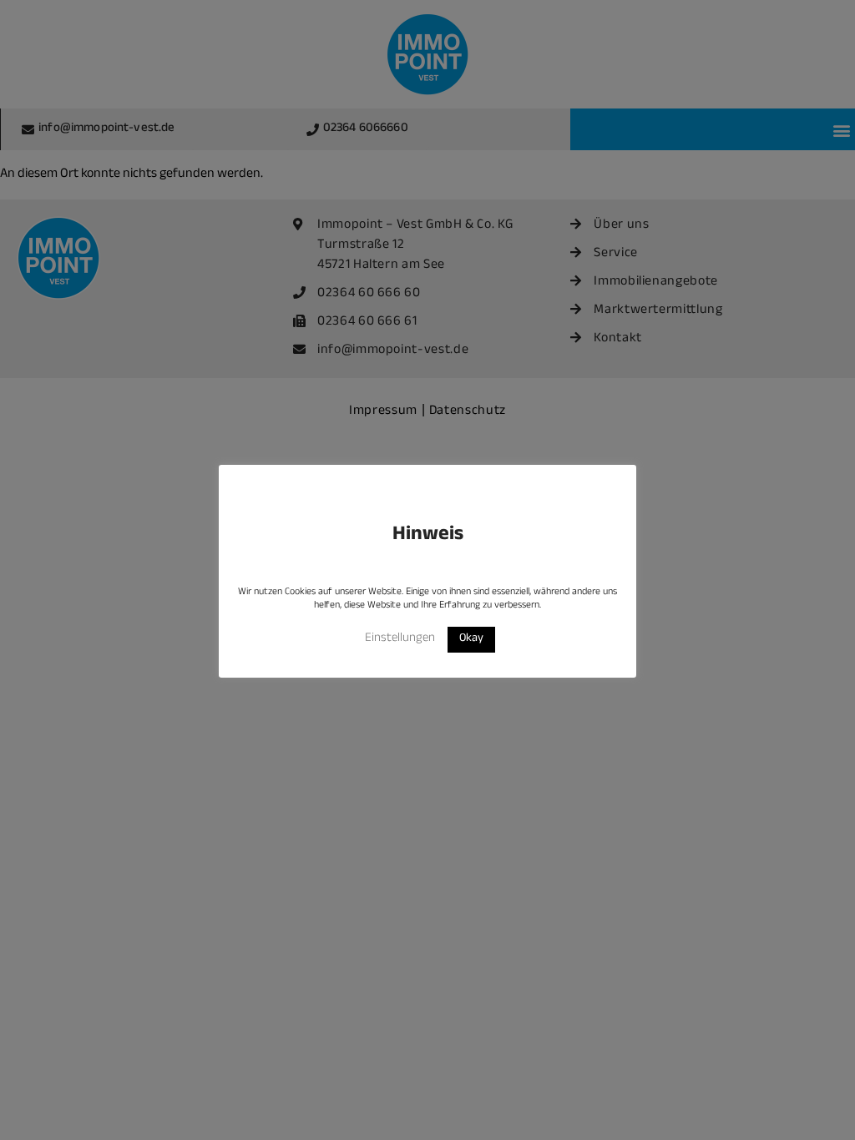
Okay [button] (471, 639)
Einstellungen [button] (400, 638)
